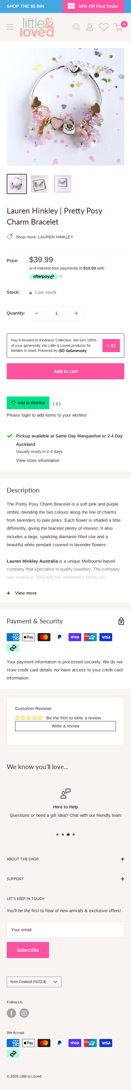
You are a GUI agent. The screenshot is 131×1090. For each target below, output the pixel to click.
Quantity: (16, 313)
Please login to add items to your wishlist (47, 415)
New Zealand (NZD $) (28, 982)
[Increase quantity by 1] (76, 313)
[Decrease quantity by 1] (37, 313)
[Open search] (76, 27)
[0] (119, 27)
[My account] (89, 27)
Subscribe (28, 950)
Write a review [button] (65, 725)
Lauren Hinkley (55, 237)
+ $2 (111, 345)
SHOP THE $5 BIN (25, 6)
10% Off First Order (98, 6)
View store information (37, 460)
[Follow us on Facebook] (11, 1013)
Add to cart (66, 371)
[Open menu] (10, 27)
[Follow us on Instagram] (24, 1013)
